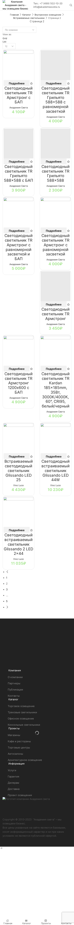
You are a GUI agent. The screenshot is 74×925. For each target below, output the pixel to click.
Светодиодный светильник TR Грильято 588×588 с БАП (18, 173)
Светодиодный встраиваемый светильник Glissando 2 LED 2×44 (18, 544)
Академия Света (18, 107)
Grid (5, 38)
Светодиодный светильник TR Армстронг (55, 314)
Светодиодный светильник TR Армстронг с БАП (18, 95)
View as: (7, 34)
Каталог (26, 14)
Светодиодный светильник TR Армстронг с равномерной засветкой (55, 244)
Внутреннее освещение (48, 14)
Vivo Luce (18, 485)
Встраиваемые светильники (29, 18)
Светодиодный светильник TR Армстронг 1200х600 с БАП (18, 383)
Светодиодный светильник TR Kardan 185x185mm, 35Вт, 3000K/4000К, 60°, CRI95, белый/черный (55, 389)
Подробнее (17, 83)
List (4, 41)
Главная (14, 14)
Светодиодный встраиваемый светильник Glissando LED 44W (55, 470)
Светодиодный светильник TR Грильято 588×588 (55, 173)
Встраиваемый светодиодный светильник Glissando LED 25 (18, 470)
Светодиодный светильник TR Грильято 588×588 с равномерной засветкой (55, 100)
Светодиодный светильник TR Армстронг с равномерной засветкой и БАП (18, 247)
